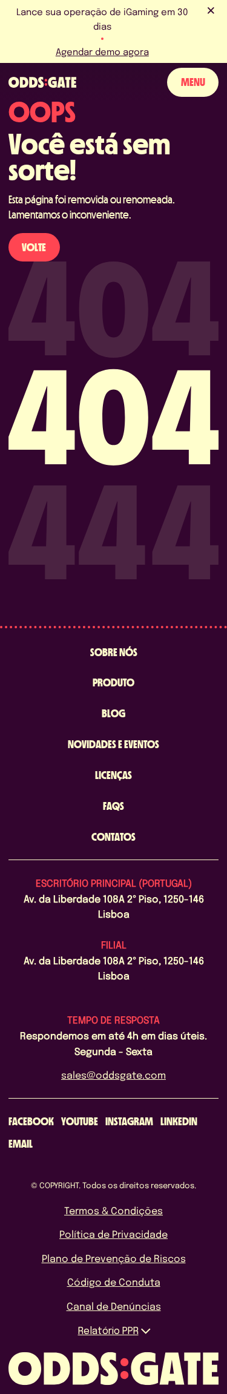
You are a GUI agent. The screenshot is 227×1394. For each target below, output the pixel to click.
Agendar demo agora (102, 51)
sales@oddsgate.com (113, 1074)
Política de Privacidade (113, 1234)
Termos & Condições (113, 1210)
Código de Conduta (113, 1281)
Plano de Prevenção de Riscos (114, 1258)
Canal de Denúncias (114, 1306)
